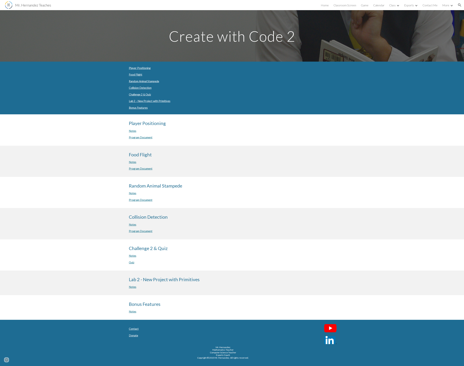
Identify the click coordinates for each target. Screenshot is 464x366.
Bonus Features (138, 107)
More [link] (445, 5)
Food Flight (135, 74)
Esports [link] (409, 5)
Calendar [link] (378, 5)
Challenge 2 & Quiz (140, 94)
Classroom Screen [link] (345, 5)
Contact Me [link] (430, 5)
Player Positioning (140, 68)
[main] (232, 36)
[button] (459, 5)
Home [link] (325, 5)
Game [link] (364, 5)
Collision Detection (140, 87)
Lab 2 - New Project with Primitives (149, 101)
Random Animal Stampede (144, 81)
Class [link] (392, 5)
